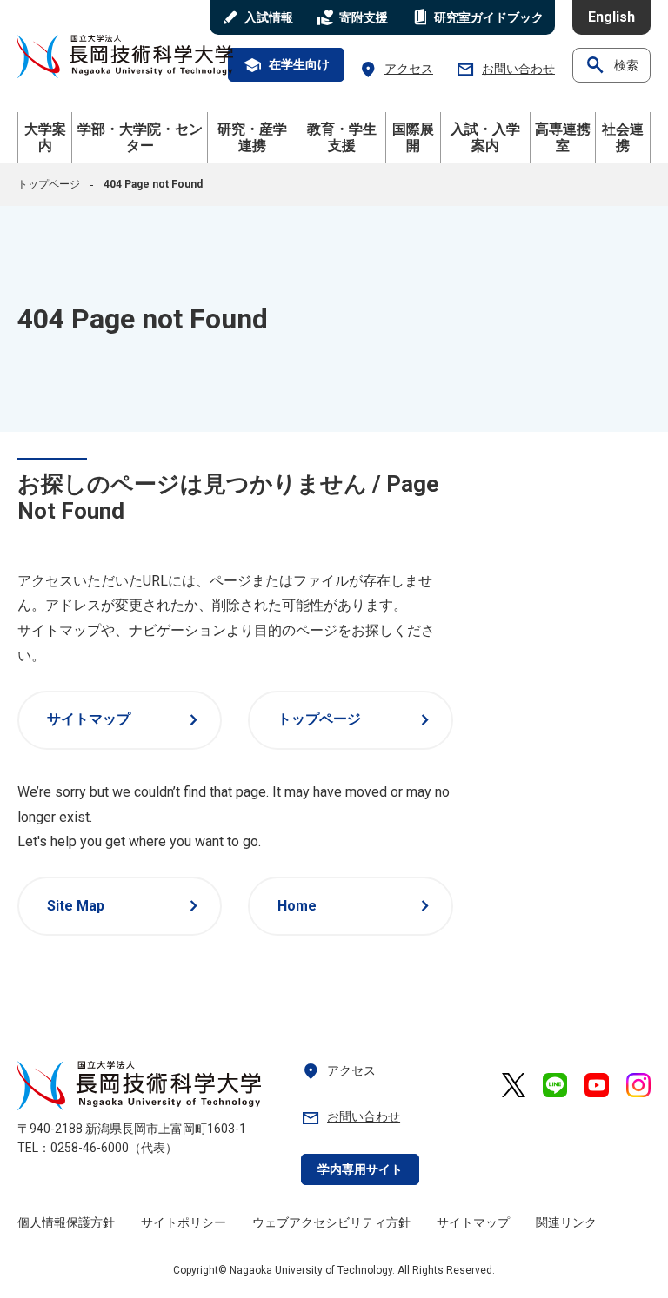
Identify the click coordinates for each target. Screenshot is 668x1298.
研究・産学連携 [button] (252, 137)
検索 (611, 65)
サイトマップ (125, 720)
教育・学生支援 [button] (342, 137)
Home (356, 906)
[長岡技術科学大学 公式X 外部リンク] (513, 1085)
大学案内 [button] (45, 137)
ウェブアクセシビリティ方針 (331, 1222)
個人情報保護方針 (66, 1222)
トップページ (48, 184)
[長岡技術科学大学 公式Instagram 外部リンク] (638, 1085)
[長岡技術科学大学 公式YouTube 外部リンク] (596, 1085)
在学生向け (286, 65)
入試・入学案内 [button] (485, 137)
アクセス (395, 69)
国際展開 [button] (413, 137)
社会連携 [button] (623, 137)
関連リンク (566, 1222)
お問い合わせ (505, 69)
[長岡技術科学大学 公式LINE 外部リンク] (555, 1085)
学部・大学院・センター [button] (140, 137)
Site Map (125, 906)
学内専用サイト (360, 1169)
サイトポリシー (183, 1222)
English (611, 17)
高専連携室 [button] (563, 137)
